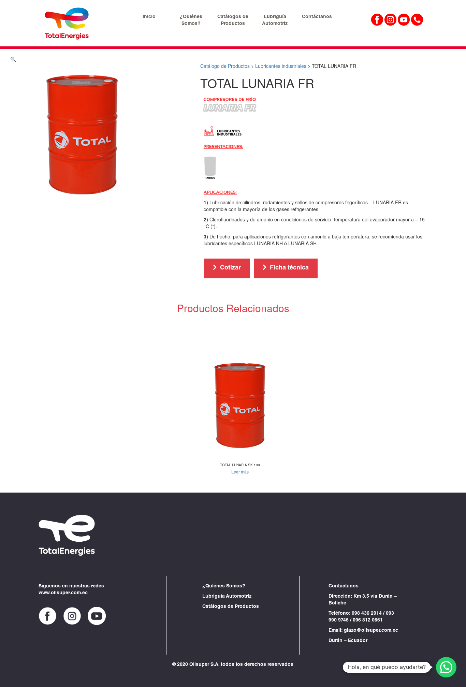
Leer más (240, 471)
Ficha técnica (289, 268)
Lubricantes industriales (280, 65)
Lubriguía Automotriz (226, 596)
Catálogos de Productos (230, 606)
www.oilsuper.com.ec (63, 593)
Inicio (149, 17)
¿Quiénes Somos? (223, 586)
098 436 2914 (367, 613)
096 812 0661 (368, 620)
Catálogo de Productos (225, 65)
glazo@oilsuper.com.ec (371, 630)
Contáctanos (317, 17)
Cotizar (230, 268)
